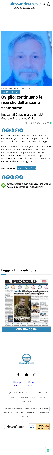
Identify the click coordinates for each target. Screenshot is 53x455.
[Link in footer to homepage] (26, 358)
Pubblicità (34, 397)
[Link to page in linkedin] (12, 130)
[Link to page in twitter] (8, 130)
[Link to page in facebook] (4, 130)
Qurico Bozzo (30, 168)
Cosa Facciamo (22, 397)
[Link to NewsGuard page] (15, 427)
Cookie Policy (26, 402)
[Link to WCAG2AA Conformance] (38, 427)
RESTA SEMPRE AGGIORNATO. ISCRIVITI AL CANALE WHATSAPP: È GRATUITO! (29, 186)
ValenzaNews (26, 417)
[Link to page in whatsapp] (17, 130)
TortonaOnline (44, 413)
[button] (44, 4)
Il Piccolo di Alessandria (13, 409)
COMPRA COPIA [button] (26, 329)
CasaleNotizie (19, 413)
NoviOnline (44, 409)
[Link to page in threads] (21, 130)
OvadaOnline (31, 413)
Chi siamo (10, 397)
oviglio (20, 168)
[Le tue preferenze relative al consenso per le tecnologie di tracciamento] (48, 450)
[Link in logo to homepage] (25, 4)
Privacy (43, 397)
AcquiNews (8, 413)
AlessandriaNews (31, 409)
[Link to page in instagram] (35, 375)
